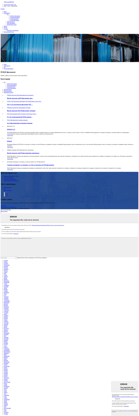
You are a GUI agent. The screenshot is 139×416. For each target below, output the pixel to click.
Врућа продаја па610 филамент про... (20, 98)
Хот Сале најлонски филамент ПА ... (20, 104)
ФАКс (5, 27)
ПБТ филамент (11, 23)
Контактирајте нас (9, 32)
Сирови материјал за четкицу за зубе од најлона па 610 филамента (30, 165)
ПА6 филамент (14, 19)
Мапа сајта (12, 207)
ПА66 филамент (14, 20)
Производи (7, 13)
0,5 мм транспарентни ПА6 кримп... (19, 117)
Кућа (5, 11)
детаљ (11, 135)
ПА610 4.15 (11, 129)
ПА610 (9, 141)
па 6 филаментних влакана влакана (19, 123)
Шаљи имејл (4, 211)
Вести (5, 26)
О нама (6, 29)
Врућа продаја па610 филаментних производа (23, 153)
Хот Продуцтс (4, 207)
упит (8, 135)
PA (8, 14)
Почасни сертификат (13, 30)
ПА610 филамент (15, 17)
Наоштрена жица (11, 24)
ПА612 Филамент (15, 16)
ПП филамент (11, 21)
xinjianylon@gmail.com (10, 4)
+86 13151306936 (8, 177)
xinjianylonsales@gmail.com (11, 180)
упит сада (3, 205)
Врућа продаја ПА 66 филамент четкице (21, 111)
